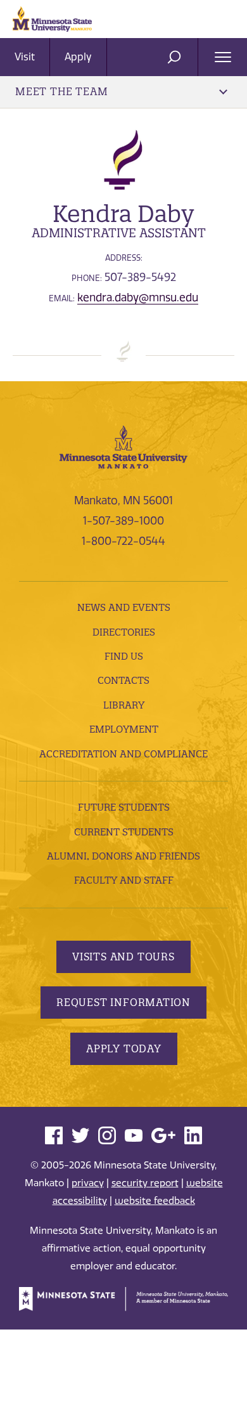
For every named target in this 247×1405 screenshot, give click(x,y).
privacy (88, 1183)
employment (123, 729)
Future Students (124, 807)
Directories (123, 632)
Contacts (123, 680)
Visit (25, 57)
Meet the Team (61, 91)
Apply (78, 57)
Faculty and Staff (124, 880)
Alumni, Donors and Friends (123, 856)
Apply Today (124, 1048)
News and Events (123, 607)
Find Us (123, 656)
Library (123, 705)
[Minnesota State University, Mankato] (123, 446)
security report (145, 1183)
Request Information (123, 1002)
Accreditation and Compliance (123, 754)
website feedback (155, 1200)
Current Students (124, 832)
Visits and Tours (123, 956)
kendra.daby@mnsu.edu (137, 297)
